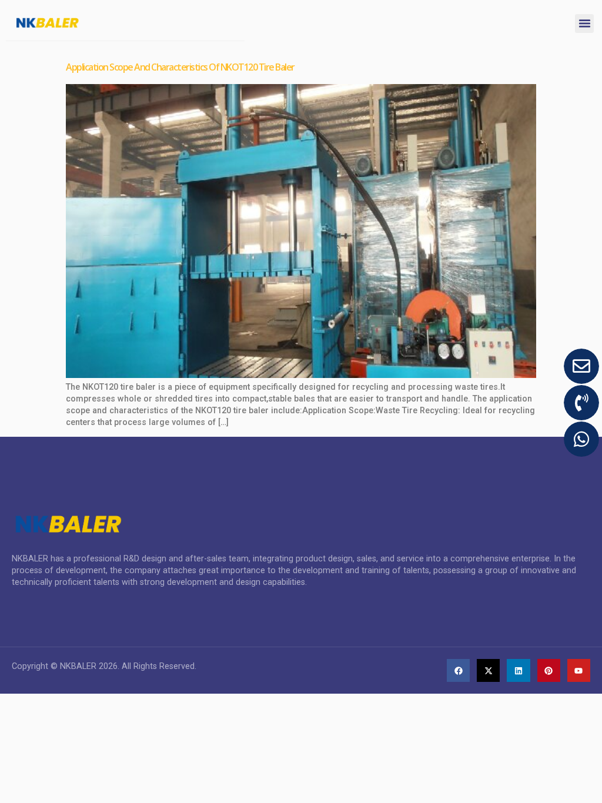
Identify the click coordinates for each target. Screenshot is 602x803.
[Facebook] (458, 670)
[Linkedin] (518, 670)
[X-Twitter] (488, 670)
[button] (584, 23)
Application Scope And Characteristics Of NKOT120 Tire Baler (180, 67)
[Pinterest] (548, 670)
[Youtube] (578, 670)
